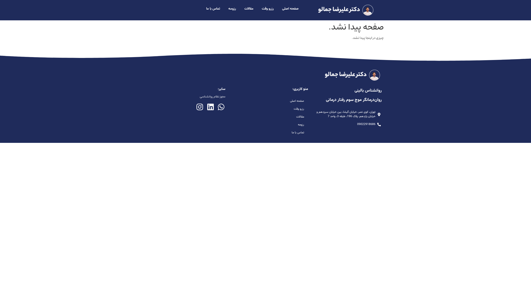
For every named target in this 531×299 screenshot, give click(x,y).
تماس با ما (213, 8)
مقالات (248, 8)
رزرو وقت (268, 8)
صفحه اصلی (290, 8)
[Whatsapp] (221, 106)
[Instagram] (199, 106)
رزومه (232, 8)
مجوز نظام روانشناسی (212, 96)
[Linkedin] (210, 106)
